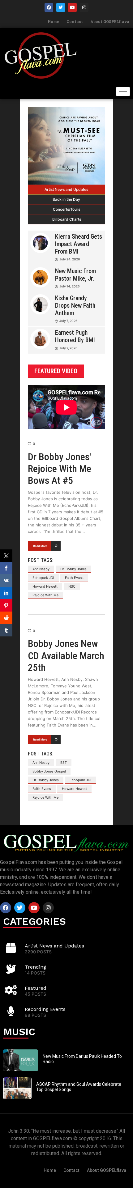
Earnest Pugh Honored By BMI (75, 336)
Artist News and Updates (66, 189)
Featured (35, 988)
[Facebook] (49, 7)
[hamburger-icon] (123, 91)
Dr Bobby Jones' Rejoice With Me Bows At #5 (59, 469)
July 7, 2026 (68, 321)
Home (53, 21)
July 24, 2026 (69, 259)
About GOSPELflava (109, 21)
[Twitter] (60, 7)
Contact (74, 21)
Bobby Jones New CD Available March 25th (66, 655)
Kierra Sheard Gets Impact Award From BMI (78, 244)
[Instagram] (84, 7)
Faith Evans (74, 578)
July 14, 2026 (69, 286)
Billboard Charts (66, 219)
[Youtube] (72, 7)
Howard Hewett (45, 586)
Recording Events (45, 1009)
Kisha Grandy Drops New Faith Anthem (75, 305)
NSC (71, 586)
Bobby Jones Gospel (49, 771)
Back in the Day (66, 199)
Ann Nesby (40, 569)
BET (63, 762)
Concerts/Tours (66, 209)
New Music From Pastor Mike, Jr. (75, 274)
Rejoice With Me (45, 595)
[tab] (66, 190)
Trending (35, 967)
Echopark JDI (43, 578)
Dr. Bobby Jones (73, 569)
